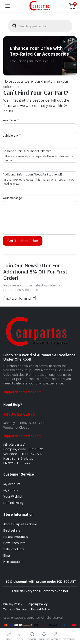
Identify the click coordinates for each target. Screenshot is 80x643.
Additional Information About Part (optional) (32, 174)
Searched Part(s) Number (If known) (27, 151)
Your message (12, 198)
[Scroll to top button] (72, 622)
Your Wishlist (12, 497)
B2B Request (13, 562)
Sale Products (13, 549)
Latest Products (15, 537)
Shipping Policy (37, 604)
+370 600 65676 (19, 414)
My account (11, 484)
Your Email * (11, 120)
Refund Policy (13, 503)
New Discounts (14, 543)
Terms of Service (15, 609)
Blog (6, 555)
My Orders (10, 490)
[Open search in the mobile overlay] (40, 26)
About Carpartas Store (20, 524)
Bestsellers (11, 530)
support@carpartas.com (22, 392)
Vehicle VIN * (12, 136)
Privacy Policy (12, 604)
